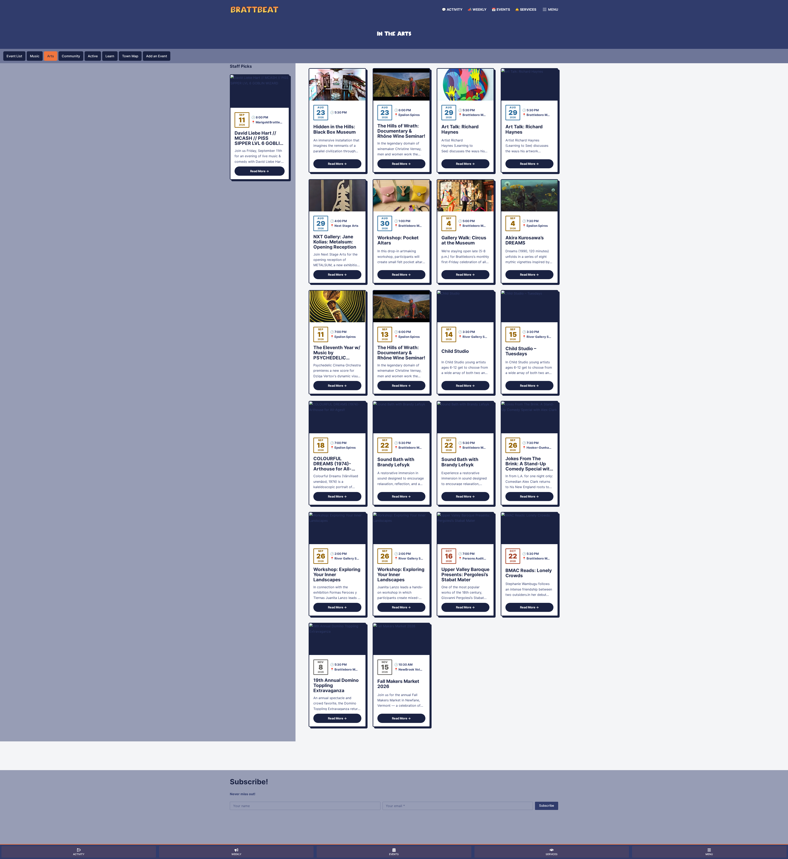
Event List (14, 56)
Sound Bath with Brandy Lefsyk (395, 461)
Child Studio (455, 351)
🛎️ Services (525, 9)
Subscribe (546, 805)
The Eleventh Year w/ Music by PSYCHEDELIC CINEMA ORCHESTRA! (336, 358)
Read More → (337, 163)
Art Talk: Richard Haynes (460, 129)
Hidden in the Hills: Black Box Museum (334, 129)
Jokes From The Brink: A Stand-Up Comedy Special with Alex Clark (528, 466)
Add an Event (156, 56)
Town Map (130, 56)
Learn (109, 56)
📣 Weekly (477, 9)
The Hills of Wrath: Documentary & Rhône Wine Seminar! (401, 131)
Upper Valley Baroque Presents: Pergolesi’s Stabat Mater (465, 574)
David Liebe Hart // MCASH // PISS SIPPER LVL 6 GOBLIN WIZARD (259, 140)
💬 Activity (452, 9)
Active (93, 56)
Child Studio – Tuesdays (520, 351)
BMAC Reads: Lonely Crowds (528, 573)
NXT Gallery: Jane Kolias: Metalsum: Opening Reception (334, 242)
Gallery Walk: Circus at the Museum (463, 240)
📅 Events (501, 9)
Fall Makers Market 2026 (398, 683)
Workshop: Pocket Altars (398, 240)
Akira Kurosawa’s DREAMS (524, 240)
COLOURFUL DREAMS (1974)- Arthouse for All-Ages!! (332, 466)
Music (34, 56)
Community (71, 56)
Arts (50, 56)
